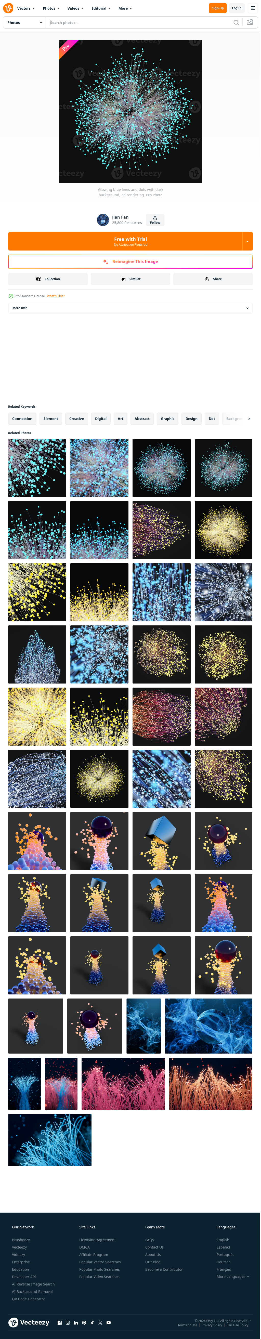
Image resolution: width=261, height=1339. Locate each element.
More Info (19, 308)
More (123, 8)
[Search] (232, 22)
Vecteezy (18, 1247)
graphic (167, 418)
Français (220, 1269)
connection (22, 418)
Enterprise (20, 1261)
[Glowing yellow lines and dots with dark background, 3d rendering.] (162, 530)
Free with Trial (128, 241)
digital (101, 418)
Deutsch (220, 1261)
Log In (233, 8)
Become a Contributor (163, 1269)
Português (222, 1254)
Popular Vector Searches (99, 1261)
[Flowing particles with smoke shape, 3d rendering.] (143, 1026)
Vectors (24, 8)
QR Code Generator (28, 1298)
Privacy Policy (208, 1324)
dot (212, 418)
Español (220, 1247)
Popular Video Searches (99, 1276)
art (120, 418)
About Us (152, 1254)
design (192, 418)
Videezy (17, 1254)
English (219, 1239)
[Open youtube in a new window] (109, 1322)
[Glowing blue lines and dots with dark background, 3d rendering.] (37, 468)
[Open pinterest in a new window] (84, 1322)
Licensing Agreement (97, 1239)
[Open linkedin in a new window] (76, 1322)
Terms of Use (183, 1324)
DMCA (84, 1247)
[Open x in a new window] (100, 1322)
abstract (142, 418)
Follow (153, 222)
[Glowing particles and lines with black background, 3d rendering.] (24, 1084)
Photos (49, 8)
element (51, 418)
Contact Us (154, 1247)
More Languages (227, 1277)
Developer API (23, 1276)
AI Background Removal (31, 1291)
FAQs (149, 1239)
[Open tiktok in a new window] (92, 1322)
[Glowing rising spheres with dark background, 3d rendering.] (37, 841)
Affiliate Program (93, 1254)
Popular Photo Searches (99, 1269)
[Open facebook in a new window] (60, 1322)
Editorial (99, 8)
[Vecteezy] (8, 8)
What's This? (55, 296)
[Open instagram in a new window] (68, 1322)
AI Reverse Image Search (32, 1284)
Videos (73, 8)
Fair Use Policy (234, 1324)
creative (76, 418)
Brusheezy (20, 1239)
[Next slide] (241, 419)
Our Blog (152, 1261)
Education (20, 1269)
